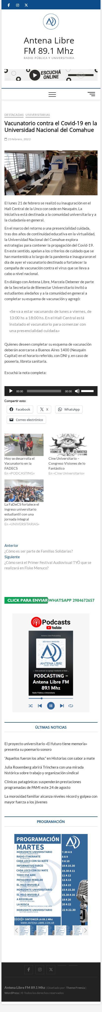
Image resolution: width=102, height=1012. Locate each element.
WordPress (11, 993)
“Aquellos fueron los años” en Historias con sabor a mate (49, 758)
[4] (82, 930)
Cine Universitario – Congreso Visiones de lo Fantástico (67, 463)
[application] (51, 391)
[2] (45, 930)
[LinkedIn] (62, 965)
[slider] (88, 390)
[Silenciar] (77, 391)
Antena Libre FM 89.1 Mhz (49, 45)
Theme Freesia (75, 988)
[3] (64, 930)
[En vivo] (73, 965)
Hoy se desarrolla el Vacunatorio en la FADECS (19, 463)
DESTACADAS (14, 115)
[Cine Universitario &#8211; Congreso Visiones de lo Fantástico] (68, 445)
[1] (27, 930)
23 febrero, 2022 (18, 139)
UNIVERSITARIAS (38, 115)
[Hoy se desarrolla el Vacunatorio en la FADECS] (24, 445)
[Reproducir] (10, 391)
